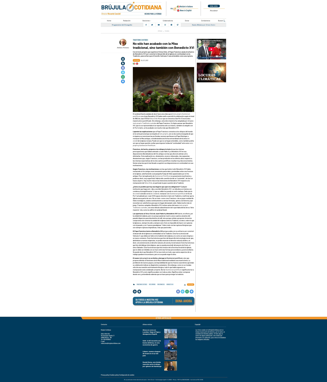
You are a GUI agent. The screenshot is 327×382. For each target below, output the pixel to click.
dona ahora (214, 6)
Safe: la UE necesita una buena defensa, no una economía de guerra (152, 343)
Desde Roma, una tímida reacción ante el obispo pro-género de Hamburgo (152, 364)
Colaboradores (168, 21)
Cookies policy (114, 375)
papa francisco (161, 284)
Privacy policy (105, 375)
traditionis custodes (142, 284)
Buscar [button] (220, 21)
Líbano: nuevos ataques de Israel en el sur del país (152, 353)
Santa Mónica (197, 25)
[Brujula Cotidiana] (131, 8)
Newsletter (214, 10)
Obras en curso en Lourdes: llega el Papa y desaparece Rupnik (151, 332)
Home (109, 21)
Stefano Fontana (123, 47)
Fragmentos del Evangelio (122, 25)
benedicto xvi (170, 284)
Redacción (126, 21)
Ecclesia (167, 31)
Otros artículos (163, 317)
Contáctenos (205, 21)
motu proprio (152, 284)
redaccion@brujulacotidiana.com (110, 343)
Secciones (146, 21)
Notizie (186, 6)
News (186, 10)
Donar (187, 21)
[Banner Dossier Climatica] (211, 72)
